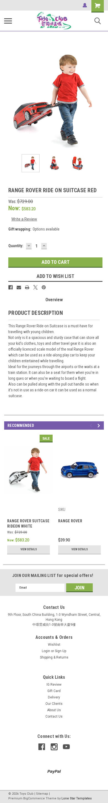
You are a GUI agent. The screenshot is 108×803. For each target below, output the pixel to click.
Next (100, 100)
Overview (54, 299)
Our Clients (54, 704)
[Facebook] (10, 287)
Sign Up (60, 651)
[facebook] (41, 746)
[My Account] (85, 5)
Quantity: (15, 246)
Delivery (54, 697)
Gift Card (54, 691)
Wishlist (54, 645)
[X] (35, 287)
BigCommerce (34, 798)
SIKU (61, 509)
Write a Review (24, 219)
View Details (28, 549)
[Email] (19, 287)
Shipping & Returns (54, 657)
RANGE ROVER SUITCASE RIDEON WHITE (28, 523)
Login (46, 651)
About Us (54, 710)
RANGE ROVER (70, 521)
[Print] (27, 287)
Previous (8, 100)
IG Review (54, 685)
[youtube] (66, 746)
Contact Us (54, 716)
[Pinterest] (44, 287)
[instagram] (54, 746)
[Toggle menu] (8, 21)
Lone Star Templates (76, 798)
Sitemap (42, 794)
